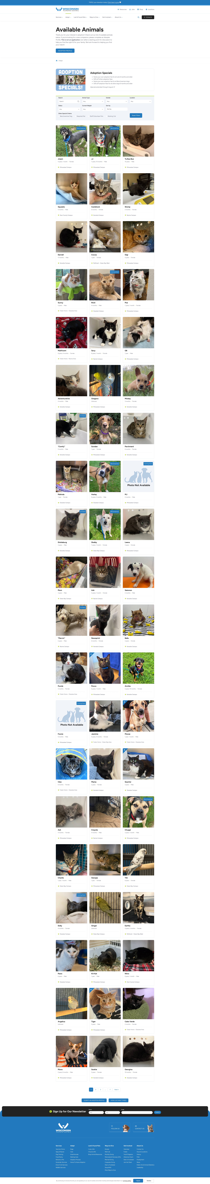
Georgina (128, 1069)
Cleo (60, 782)
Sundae (94, 446)
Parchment (129, 446)
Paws (60, 974)
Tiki (126, 878)
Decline (149, 1180)
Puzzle (60, 686)
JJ (92, 159)
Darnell (61, 255)
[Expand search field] (138, 17)
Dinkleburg (62, 542)
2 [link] (95, 1089)
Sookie (94, 1069)
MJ (126, 494)
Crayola (94, 830)
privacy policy (127, 1180)
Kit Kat (94, 974)
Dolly (60, 926)
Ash (92, 590)
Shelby (94, 542)
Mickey (128, 399)
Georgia (94, 878)
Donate (149, 17)
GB (126, 351)
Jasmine (94, 734)
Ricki (93, 303)
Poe (126, 303)
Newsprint (95, 638)
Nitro (127, 974)
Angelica (61, 1022)
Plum (60, 590)
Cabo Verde (130, 1022)
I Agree (138, 1180)
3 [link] (100, 1089)
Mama (93, 782)
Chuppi (128, 830)
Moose (127, 734)
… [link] (105, 1089)
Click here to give (113, 2)
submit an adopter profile (94, 1100)
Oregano (95, 399)
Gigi (126, 255)
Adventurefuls (64, 399)
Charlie (61, 878)
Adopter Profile (65, 51)
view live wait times (118, 1100)
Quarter (128, 782)
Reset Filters (136, 115)
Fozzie (60, 734)
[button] (93, 101)
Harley (94, 494)
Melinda (61, 494)
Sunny (60, 303)
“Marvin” (61, 638)
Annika (128, 686)
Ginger (94, 926)
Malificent (62, 351)
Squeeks (61, 207)
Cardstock (95, 207)
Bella (127, 638)
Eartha (127, 926)
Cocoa (94, 255)
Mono (60, 1069)
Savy (93, 351)
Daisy (103, 250)
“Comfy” (61, 446)
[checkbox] (65, 116)
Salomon (128, 590)
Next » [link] (116, 1089)
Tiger (93, 1022)
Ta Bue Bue (129, 159)
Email (122, 1109)
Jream (60, 159)
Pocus (93, 686)
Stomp (127, 207)
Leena (127, 542)
